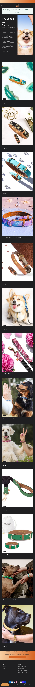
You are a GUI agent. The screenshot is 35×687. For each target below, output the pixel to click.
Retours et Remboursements (22, 670)
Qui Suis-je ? (4, 666)
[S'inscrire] (25, 657)
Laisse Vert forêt (7, 509)
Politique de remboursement (19, 683)
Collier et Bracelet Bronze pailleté (11, 282)
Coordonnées (28, 684)
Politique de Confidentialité (22, 672)
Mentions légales (21, 668)
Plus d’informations (17, 12)
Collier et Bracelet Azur (9, 192)
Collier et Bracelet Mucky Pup (10, 418)
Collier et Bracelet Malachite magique (12, 599)
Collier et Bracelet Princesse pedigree (12, 463)
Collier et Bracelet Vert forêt (10, 554)
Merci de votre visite (12, 683)
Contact (19, 664)
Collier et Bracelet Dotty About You (11, 147)
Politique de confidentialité (27, 683)
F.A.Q (3, 664)
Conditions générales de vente (17, 684)
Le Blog (3, 668)
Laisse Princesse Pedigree (9, 373)
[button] (2, 5)
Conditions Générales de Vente (23, 666)
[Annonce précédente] (2, 1)
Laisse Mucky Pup (7, 328)
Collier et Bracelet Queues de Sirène (12, 237)
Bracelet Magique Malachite (9, 101)
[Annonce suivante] (33, 1)
